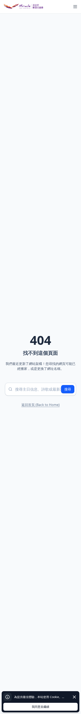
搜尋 (67, 389)
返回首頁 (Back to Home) (40, 404)
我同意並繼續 (40, 707)
